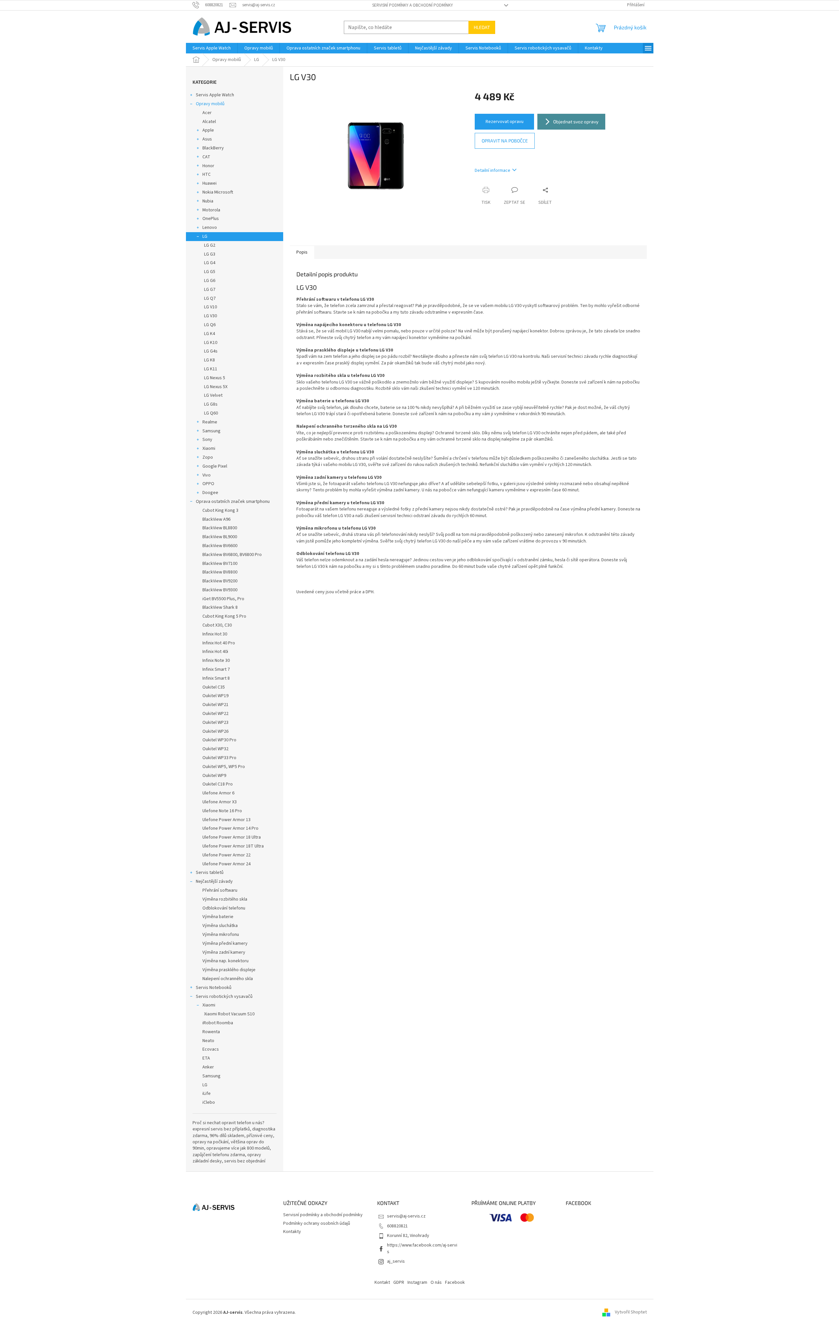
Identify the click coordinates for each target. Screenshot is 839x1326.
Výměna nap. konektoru (225, 961)
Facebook (455, 1282)
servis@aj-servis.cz (406, 1216)
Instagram (417, 1282)
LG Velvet (213, 395)
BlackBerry (213, 148)
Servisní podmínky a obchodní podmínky (412, 5)
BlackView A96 (216, 519)
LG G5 (209, 271)
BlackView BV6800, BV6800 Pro (232, 554)
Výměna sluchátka (220, 925)
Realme (209, 422)
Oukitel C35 (213, 687)
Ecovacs (210, 1049)
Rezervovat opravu (505, 121)
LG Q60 (211, 413)
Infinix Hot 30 (214, 634)
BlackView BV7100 (219, 563)
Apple (208, 130)
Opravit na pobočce (505, 140)
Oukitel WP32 (215, 749)
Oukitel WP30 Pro (219, 740)
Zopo (207, 457)
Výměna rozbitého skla (224, 899)
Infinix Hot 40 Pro (218, 643)
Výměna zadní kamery (223, 952)
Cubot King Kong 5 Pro (224, 616)
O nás (436, 1282)
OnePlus (210, 218)
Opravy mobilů (210, 104)
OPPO (208, 483)
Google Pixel (214, 466)
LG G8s (211, 404)
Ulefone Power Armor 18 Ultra (231, 837)
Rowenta (211, 1032)
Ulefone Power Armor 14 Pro (230, 828)
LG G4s (211, 351)
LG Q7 (210, 298)
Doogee (210, 492)
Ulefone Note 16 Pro (222, 811)
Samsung (211, 431)
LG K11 (210, 369)
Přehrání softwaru (219, 890)
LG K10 (210, 342)
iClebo (208, 1102)
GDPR (398, 1282)
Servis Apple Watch (215, 95)
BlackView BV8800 (219, 572)
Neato (208, 1040)
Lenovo (209, 227)
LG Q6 (210, 325)
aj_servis (396, 1261)
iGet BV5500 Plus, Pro (223, 599)
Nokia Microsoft (217, 192)
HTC (206, 174)
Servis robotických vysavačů (224, 996)
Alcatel (209, 121)
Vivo (206, 475)
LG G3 (209, 254)
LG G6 (209, 280)
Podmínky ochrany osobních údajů (316, 1223)
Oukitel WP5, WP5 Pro (223, 766)
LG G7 (209, 289)
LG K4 (209, 333)
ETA (206, 1058)
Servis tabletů (210, 872)
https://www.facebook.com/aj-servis (422, 1248)
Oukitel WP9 (214, 775)
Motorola (211, 210)
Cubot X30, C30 (217, 625)
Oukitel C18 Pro (217, 784)
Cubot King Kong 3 (220, 510)
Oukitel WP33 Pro (219, 758)
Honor (208, 166)
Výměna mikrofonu (220, 934)
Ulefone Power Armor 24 (226, 864)
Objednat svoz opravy (575, 121)
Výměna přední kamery (225, 943)
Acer (207, 112)
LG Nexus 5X (215, 387)
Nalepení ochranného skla (227, 978)
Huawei (209, 183)
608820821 (397, 1226)
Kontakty (292, 1231)
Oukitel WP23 (215, 722)
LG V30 (210, 316)
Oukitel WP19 (215, 696)
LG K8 (209, 360)
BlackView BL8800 (219, 528)
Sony (207, 439)
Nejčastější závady (214, 881)
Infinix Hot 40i (215, 651)
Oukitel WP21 (215, 704)
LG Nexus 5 (214, 378)
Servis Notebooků (213, 987)
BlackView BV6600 (219, 545)
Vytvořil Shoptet (631, 1312)
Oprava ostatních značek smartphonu (233, 501)
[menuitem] (211, 48)
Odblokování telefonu (223, 908)
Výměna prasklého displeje (228, 970)
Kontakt (382, 1282)
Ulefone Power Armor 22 (226, 855)
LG (204, 236)
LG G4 (209, 263)
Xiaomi (208, 448)
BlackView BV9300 (219, 590)
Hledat (482, 27)
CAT (206, 157)
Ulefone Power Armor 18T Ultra (233, 846)
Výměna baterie (217, 916)
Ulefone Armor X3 (219, 802)
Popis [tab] (302, 252)
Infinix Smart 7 (216, 669)
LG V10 (210, 307)
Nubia (207, 201)
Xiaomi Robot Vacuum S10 (229, 1014)
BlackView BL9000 (219, 537)
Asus (207, 139)
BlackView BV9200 (219, 581)
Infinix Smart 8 (216, 678)
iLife (206, 1093)
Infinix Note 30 (216, 660)
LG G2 (209, 245)
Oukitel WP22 (215, 713)
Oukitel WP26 (215, 731)
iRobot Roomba (217, 1023)
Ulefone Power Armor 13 (226, 820)
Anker (208, 1067)
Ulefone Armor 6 (218, 793)
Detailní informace (492, 170)
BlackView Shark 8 (220, 607)
